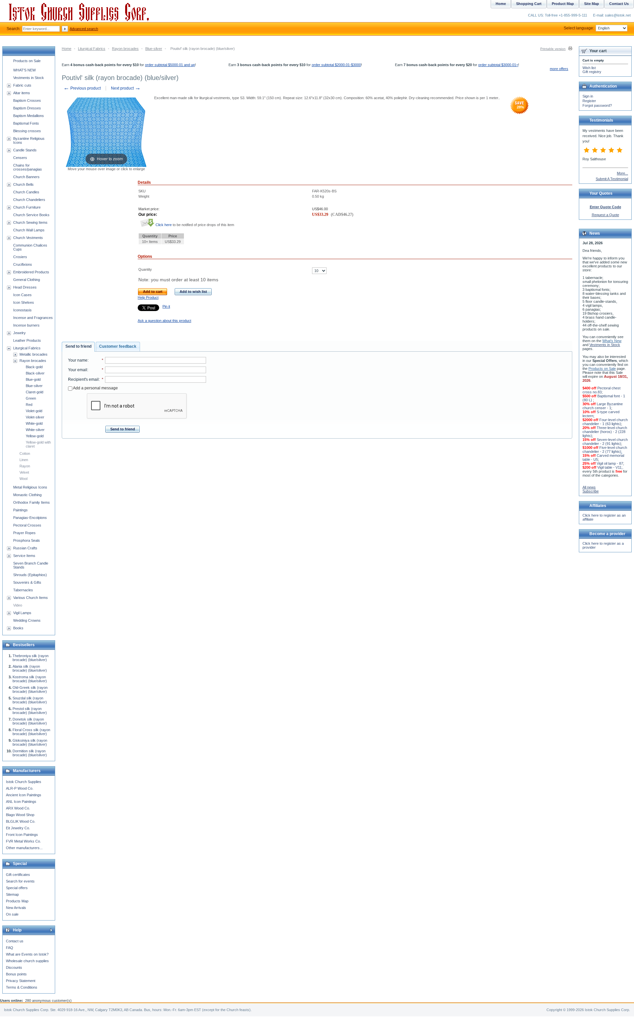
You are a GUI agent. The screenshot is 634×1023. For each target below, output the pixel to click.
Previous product (82, 88)
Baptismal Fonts (26, 123)
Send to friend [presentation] (78, 346)
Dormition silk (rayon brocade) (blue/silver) (30, 753)
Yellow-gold (35, 436)
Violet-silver (35, 417)
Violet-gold (34, 411)
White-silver (35, 430)
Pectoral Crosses (27, 525)
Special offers (17, 888)
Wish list (589, 68)
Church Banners (26, 177)
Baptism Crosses (27, 100)
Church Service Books (31, 215)
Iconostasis (22, 310)
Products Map (17, 901)
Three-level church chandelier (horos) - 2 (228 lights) (604, 432)
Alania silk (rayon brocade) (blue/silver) (30, 668)
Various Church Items (30, 598)
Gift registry (591, 72)
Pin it (166, 306)
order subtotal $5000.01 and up (170, 65)
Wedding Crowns (27, 620)
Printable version (553, 49)
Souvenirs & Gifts (27, 582)
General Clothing (26, 280)
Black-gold (34, 367)
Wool (23, 479)
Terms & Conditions (21, 987)
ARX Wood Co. (18, 808)
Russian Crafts (25, 548)
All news (589, 487)
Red (29, 405)
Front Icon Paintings (22, 835)
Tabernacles (23, 590)
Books (18, 628)
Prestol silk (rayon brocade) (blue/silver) (30, 711)
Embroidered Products (31, 272)
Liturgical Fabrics (91, 49)
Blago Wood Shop (20, 815)
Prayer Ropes (24, 533)
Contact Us (619, 4)
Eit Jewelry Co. (18, 828)
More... (622, 173)
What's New (611, 341)
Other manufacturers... (24, 848)
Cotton (24, 453)
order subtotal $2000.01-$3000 (336, 65)
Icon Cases (22, 295)
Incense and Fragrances (33, 318)
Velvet (24, 472)
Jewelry (19, 333)
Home (66, 49)
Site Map (591, 4)
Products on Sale (27, 61)
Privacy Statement (20, 981)
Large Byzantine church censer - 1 (602, 406)
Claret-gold (34, 392)
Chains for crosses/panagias (27, 167)
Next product (126, 88)
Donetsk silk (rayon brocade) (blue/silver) (30, 721)
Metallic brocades (33, 354)
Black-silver (35, 373)
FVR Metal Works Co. (23, 841)
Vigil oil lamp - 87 (610, 463)
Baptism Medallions (28, 116)
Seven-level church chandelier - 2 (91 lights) (605, 442)
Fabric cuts (22, 85)
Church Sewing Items (30, 222)
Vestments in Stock (28, 78)
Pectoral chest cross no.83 (601, 390)
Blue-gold (33, 379)
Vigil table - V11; (609, 467)
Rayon (24, 466)
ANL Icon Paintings (21, 802)
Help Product (148, 297)
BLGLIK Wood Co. (20, 821)
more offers (559, 69)
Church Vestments (28, 238)
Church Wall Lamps (29, 230)
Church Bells (23, 184)
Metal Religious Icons (30, 487)
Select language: (579, 28)
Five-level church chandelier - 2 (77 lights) (604, 449)
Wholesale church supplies (27, 961)
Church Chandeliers (29, 200)
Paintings (20, 510)
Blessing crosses (27, 131)
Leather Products (27, 340)
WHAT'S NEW (24, 70)
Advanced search (84, 29)
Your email (77, 370)
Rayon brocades (125, 49)
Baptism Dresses (27, 108)
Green (31, 398)
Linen (23, 460)
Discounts (14, 967)
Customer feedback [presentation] (117, 346)
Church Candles (26, 192)
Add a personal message (95, 388)
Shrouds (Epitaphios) (30, 575)
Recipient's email (83, 379)
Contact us (14, 941)
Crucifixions (22, 264)
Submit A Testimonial (612, 179)
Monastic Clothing (27, 495)
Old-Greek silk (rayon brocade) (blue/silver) (30, 689)
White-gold (34, 423)
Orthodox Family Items (31, 502)
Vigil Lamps (22, 613)
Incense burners (26, 325)
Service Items (24, 556)
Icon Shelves (23, 302)
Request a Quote (605, 215)
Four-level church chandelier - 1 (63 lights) (605, 422)
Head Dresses (25, 287)
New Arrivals (16, 908)
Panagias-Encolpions (30, 518)
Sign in (587, 96)
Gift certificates (18, 875)
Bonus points (16, 974)
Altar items (21, 93)
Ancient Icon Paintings (23, 795)
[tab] (78, 347)
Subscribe (590, 491)
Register (589, 101)
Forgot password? (597, 105)
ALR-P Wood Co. (19, 788)
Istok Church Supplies (23, 782)
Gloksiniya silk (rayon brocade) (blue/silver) (30, 742)
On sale (12, 914)
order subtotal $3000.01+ (498, 65)
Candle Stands (25, 150)
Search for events (20, 881)
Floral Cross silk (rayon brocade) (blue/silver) (31, 732)
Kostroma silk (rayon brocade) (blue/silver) (30, 679)
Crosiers (20, 257)
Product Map (563, 4)
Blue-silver (153, 49)
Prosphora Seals (26, 540)
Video (17, 605)
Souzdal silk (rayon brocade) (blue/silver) (30, 700)
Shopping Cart (529, 4)
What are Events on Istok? (27, 954)
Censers (20, 158)
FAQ (9, 948)
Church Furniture (27, 207)
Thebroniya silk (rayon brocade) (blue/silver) (31, 658)
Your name (78, 360)
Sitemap (12, 894)
